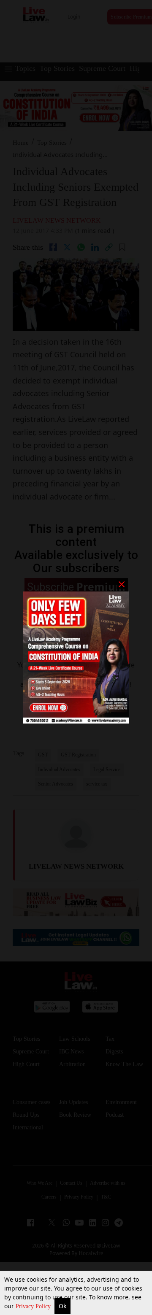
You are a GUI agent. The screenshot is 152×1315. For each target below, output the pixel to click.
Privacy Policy (34, 1306)
